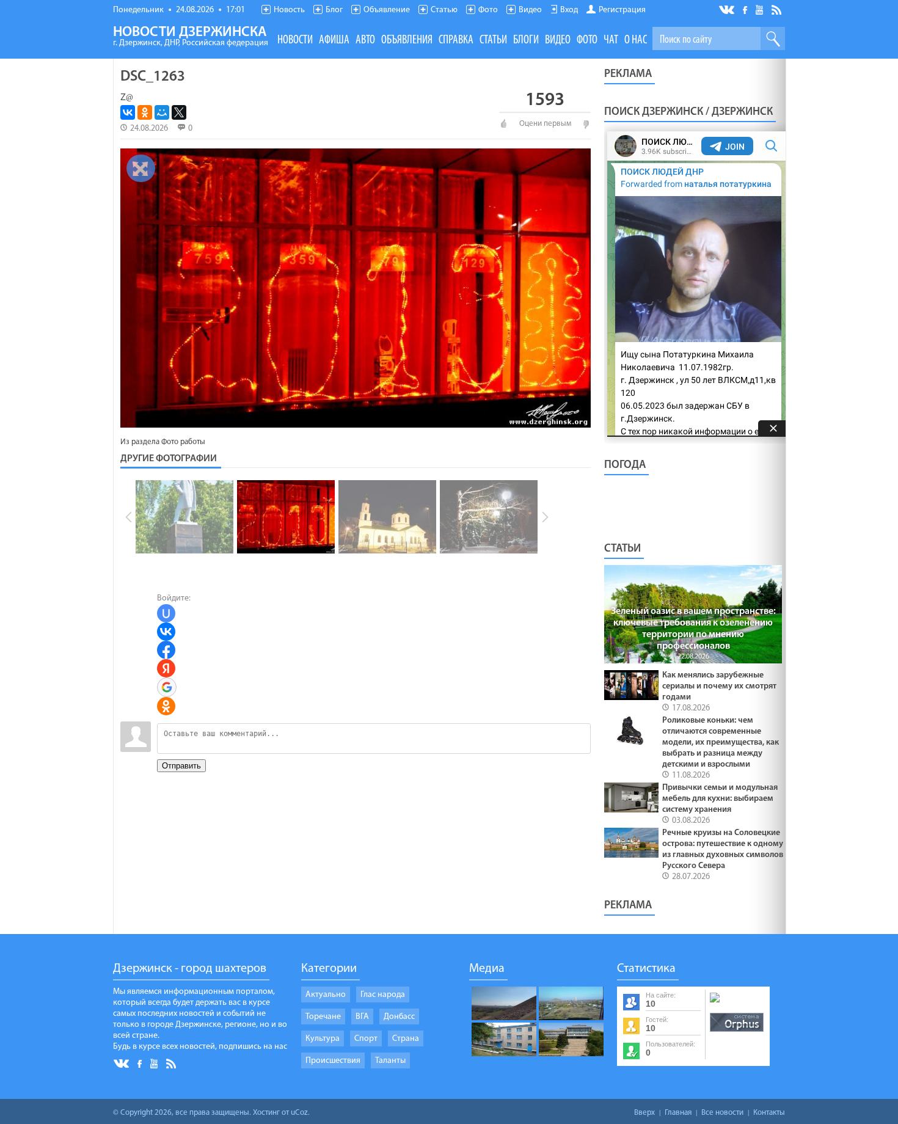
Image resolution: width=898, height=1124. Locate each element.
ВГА (362, 1016)
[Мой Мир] (162, 112)
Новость (289, 10)
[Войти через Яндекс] (166, 668)
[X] (179, 112)
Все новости (722, 1113)
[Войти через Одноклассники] (166, 706)
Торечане (323, 1016)
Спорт (366, 1038)
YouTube (760, 9)
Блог (334, 10)
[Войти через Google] (167, 687)
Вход (569, 10)
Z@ (126, 98)
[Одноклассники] (144, 112)
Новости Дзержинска (190, 37)
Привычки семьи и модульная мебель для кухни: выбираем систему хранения (720, 798)
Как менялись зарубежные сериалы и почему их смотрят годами (719, 686)
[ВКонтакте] (127, 112)
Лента (778, 9)
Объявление (386, 10)
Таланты (390, 1060)
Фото (488, 10)
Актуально (325, 994)
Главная (678, 1113)
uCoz (299, 1113)
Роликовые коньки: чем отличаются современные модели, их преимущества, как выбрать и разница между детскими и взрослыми (720, 742)
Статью (444, 10)
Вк (727, 10)
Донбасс (399, 1016)
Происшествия (332, 1060)
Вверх (644, 1113)
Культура (322, 1038)
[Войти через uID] (166, 613)
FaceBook (746, 9)
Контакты (769, 1113)
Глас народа (382, 994)
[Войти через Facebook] (166, 650)
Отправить (181, 765)
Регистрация (622, 10)
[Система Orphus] (737, 1032)
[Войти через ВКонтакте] (166, 631)
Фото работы (183, 442)
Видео (530, 10)
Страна (405, 1038)
